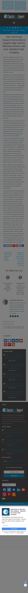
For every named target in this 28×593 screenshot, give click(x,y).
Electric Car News (8, 324)
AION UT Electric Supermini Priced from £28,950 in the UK (16, 384)
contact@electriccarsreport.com (16, 461)
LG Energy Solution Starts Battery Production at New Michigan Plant (15, 376)
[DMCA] (6, 499)
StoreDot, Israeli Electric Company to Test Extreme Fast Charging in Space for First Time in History (20, 289)
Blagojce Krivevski (16, 300)
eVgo (22, 326)
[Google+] (15, 316)
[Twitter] (18, 27)
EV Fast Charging (16, 326)
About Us (9, 30)
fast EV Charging (16, 328)
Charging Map (14, 32)
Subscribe (14, 475)
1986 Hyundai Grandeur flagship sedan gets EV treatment (8, 256)
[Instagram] (12, 27)
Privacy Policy (15, 30)
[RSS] (7, 27)
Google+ (14, 313)
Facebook (21, 311)
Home (4, 30)
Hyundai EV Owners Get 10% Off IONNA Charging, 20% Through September (16, 393)
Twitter (11, 311)
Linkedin (16, 311)
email (17, 309)
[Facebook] (10, 27)
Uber (13, 77)
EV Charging (7, 326)
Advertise (22, 30)
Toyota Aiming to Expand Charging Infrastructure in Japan (7, 287)
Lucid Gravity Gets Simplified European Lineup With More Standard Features (16, 366)
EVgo (19, 57)
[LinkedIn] (15, 27)
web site (21, 309)
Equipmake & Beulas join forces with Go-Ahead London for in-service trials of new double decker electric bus (20, 259)
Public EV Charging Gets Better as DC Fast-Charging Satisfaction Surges (15, 356)
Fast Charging (7, 328)
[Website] (10, 316)
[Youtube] (20, 27)
